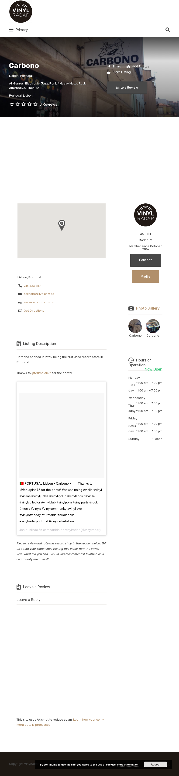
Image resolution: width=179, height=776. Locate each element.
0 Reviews (48, 104)
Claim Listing (121, 72)
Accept (155, 764)
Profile (145, 277)
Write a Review (127, 88)
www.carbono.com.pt (39, 302)
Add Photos (140, 66)
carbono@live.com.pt (39, 294)
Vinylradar (49, 11)
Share (116, 66)
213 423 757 (32, 285)
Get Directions (34, 310)
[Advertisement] (89, 152)
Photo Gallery (148, 308)
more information (127, 764)
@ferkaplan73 (41, 373)
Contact (145, 260)
